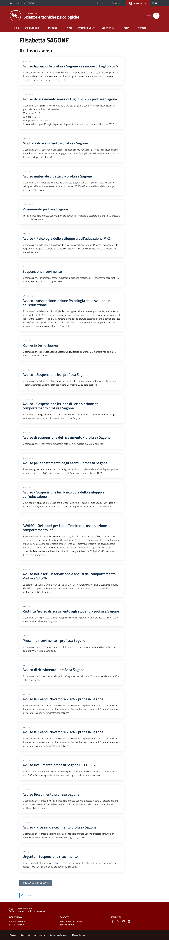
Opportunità (108, 27)
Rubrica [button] (100, 3)
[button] (26, 895)
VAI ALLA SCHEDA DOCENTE (36, 882)
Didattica (52, 27)
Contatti (142, 27)
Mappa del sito (78, 934)
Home (16, 27)
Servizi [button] (115, 3)
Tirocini (126, 27)
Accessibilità (39, 934)
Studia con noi (32, 27)
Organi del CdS (85, 27)
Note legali (25, 934)
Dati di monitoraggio (58, 934)
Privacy (13, 934)
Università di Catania (17, 3)
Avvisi (69, 27)
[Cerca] (156, 16)
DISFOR (31, 3)
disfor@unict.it (67, 924)
